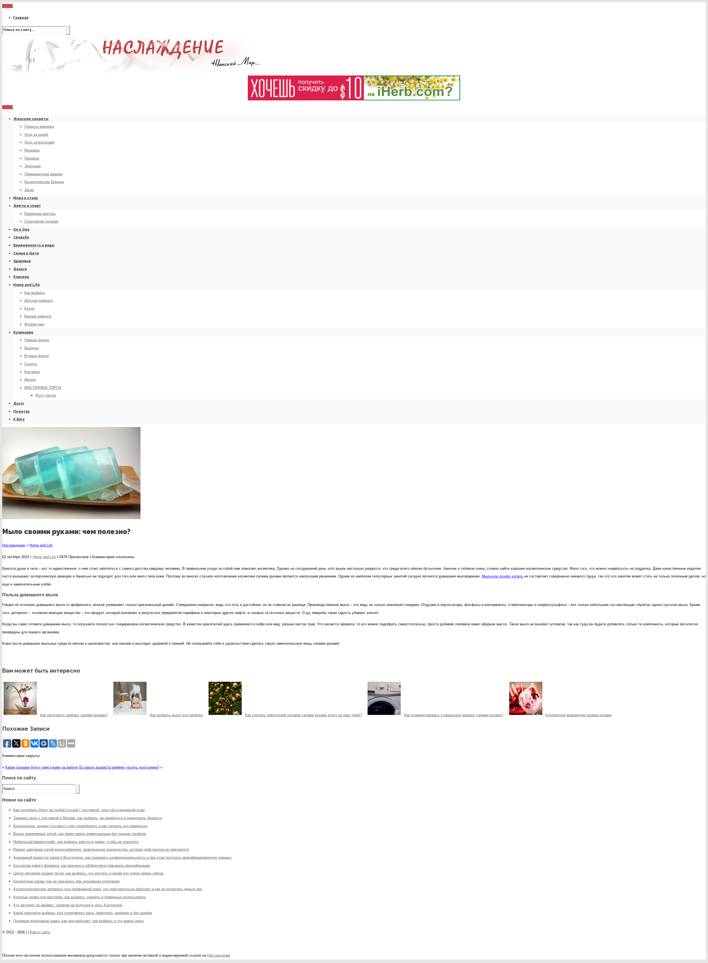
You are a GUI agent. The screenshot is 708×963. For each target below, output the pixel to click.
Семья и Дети (26, 253)
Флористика (34, 324)
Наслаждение (13, 545)
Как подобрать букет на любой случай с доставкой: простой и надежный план (79, 810)
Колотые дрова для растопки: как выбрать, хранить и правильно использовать (79, 897)
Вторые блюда (36, 356)
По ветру (21, 411)
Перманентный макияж (43, 174)
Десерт (30, 380)
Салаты (30, 364)
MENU (7, 6)
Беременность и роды (33, 245)
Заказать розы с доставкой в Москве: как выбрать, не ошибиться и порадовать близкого (87, 818)
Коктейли (32, 372)
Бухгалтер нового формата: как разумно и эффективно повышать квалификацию (81, 865)
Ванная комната (37, 316)
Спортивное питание (41, 221)
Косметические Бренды (44, 182)
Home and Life (26, 285)
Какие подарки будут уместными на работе (41, 767)
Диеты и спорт (27, 206)
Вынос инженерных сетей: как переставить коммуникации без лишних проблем (79, 834)
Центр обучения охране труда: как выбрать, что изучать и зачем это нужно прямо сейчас (88, 873)
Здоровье (22, 261)
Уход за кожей (36, 134)
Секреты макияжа (39, 126)
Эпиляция (32, 166)
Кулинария (23, 332)
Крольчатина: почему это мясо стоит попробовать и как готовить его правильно (80, 826)
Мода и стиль (25, 198)
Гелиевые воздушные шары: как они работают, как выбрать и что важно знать (78, 921)
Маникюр (32, 150)
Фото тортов (45, 395)
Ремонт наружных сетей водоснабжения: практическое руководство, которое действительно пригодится (101, 849)
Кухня (29, 308)
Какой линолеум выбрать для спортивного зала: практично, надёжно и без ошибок (82, 913)
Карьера (21, 277)
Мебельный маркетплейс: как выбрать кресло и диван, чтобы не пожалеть (76, 842)
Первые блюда (36, 340)
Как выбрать (34, 293)
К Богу (19, 419)
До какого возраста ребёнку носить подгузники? (119, 767)
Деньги (20, 269)
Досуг (18, 403)
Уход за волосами (39, 142)
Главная (20, 18)
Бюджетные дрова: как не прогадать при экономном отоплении (66, 881)
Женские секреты (30, 119)
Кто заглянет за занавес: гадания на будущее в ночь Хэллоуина (67, 905)
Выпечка (31, 348)
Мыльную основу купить (502, 576)
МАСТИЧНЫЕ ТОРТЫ (42, 388)
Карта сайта (40, 932)
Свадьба (21, 237)
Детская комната (38, 300)
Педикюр (31, 158)
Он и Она (21, 229)
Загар (29, 190)
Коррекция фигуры (40, 214)
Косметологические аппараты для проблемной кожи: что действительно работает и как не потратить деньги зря (107, 889)
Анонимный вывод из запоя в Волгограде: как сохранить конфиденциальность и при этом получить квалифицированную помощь (122, 857)
